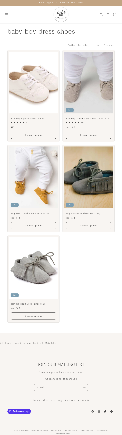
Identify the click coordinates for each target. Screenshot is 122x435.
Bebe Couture (26, 430)
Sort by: (71, 45)
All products (48, 400)
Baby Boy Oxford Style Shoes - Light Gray (87, 118)
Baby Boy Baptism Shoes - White (27, 118)
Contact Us (83, 400)
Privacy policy (71, 430)
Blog (59, 400)
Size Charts (70, 400)
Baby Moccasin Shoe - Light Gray (28, 304)
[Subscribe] (84, 387)
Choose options (33, 135)
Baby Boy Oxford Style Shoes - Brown (30, 213)
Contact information (62, 433)
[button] (6, 14)
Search (36, 400)
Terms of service (86, 430)
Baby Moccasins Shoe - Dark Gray (83, 213)
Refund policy (56, 430)
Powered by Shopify (40, 430)
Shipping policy (102, 430)
